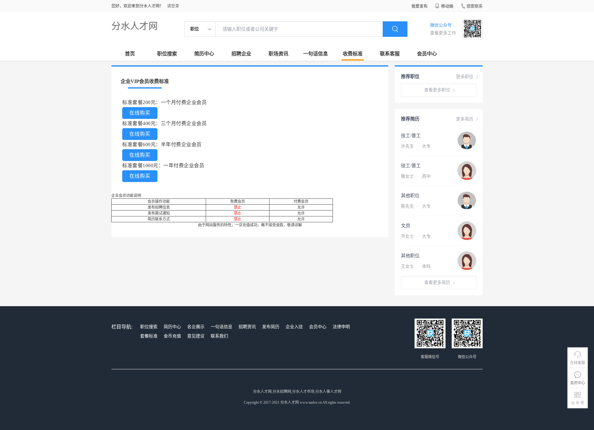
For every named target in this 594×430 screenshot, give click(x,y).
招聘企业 (241, 53)
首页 (130, 53)
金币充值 (172, 336)
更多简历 (464, 119)
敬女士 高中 (416, 176)
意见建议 (195, 336)
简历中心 (204, 53)
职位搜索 (167, 53)
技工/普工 (411, 135)
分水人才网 (134, 26)
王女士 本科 (416, 266)
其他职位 (410, 195)
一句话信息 (315, 53)
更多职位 (464, 76)
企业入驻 (294, 326)
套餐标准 (148, 336)
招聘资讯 (247, 326)
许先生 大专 (416, 146)
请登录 (173, 5)
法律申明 (341, 326)
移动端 (446, 6)
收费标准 (353, 53)
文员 (405, 225)
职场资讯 (278, 53)
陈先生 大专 (416, 206)
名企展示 (195, 326)
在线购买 (139, 112)
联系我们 (219, 336)
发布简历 (270, 326)
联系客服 (390, 53)
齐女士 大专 (416, 236)
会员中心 (427, 53)
